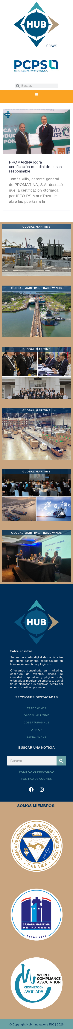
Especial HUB (36, 736)
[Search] (61, 760)
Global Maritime (36, 715)
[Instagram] (41, 789)
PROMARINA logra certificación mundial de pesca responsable (35, 166)
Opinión (36, 729)
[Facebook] (31, 789)
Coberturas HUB (36, 722)
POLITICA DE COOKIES (36, 778)
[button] (36, 94)
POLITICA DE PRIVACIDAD (36, 771)
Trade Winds (36, 708)
